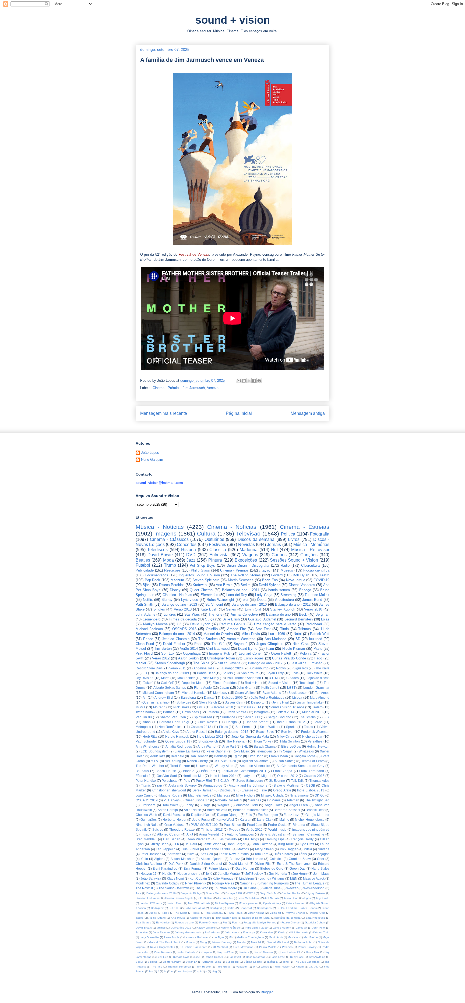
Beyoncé (240, 644)
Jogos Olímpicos (269, 644)
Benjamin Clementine (309, 834)
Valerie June (271, 888)
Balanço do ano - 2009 (172, 673)
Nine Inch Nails (147, 824)
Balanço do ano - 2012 (293, 604)
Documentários (156, 575)
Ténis (303, 854)
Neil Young (173, 761)
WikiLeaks (306, 751)
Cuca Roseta (208, 722)
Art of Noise (192, 810)
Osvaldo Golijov (167, 883)
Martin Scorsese (241, 580)
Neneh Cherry (197, 761)
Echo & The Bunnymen (294, 863)
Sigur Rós (300, 668)
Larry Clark (265, 819)
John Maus (321, 873)
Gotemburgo (259, 668)
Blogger (266, 992)
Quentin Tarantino (155, 702)
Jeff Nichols (272, 898)
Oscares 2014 (251, 707)
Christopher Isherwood (169, 790)
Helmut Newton (318, 746)
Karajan (245, 819)
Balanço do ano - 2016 (161, 893)
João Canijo (144, 795)
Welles (265, 966)
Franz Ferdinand (311, 771)
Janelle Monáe (229, 873)
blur (245, 600)
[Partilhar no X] (249, 380)
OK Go (319, 795)
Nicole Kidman (293, 649)
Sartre (230, 907)
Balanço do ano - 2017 (265, 663)
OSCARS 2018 (184, 629)
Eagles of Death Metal (256, 917)
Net (274, 549)
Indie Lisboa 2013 (310, 790)
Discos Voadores (302, 585)
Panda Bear (206, 673)
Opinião (212, 629)
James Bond (312, 600)
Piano (317, 649)
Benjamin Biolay (190, 893)
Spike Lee (184, 702)
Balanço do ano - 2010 (249, 604)
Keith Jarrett (270, 687)
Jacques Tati (225, 898)
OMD (201, 707)
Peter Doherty (186, 952)
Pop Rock (152, 580)
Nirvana (323, 849)
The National (235, 741)
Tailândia (272, 961)
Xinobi (300, 966)
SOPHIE (174, 907)
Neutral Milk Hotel (278, 942)
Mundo (241, 942)
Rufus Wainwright (220, 600)
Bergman (322, 614)
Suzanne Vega (211, 961)
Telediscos (157, 549)
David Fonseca (174, 814)
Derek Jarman (202, 790)
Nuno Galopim (152, 460)
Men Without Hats (199, 903)
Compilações (254, 658)
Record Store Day (149, 668)
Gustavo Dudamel (262, 619)
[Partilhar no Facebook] (254, 380)
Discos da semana (256, 539)
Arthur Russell (196, 731)
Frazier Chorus (290, 922)
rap (159, 785)
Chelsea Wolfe (146, 814)
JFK (176, 844)
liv (165, 971)
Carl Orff (167, 682)
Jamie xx (301, 927)
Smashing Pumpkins (273, 883)
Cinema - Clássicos (169, 539)
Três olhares (283, 854)
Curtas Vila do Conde (289, 658)
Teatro (324, 575)
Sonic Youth (250, 673)
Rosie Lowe (277, 956)
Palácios (287, 946)
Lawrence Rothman (196, 937)
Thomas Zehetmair (179, 966)
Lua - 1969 (276, 634)
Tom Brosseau (214, 912)
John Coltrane (262, 844)
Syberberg (232, 961)
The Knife (322, 668)
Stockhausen (298, 692)
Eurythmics (163, 922)
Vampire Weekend (241, 639)
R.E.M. (274, 678)
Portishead (170, 780)
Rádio (285, 565)
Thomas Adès (319, 780)
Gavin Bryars (144, 927)
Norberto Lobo (303, 942)
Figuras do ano (184, 922)
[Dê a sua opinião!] (243, 380)
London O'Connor (151, 903)
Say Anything (317, 956)
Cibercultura (310, 565)
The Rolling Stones (246, 575)
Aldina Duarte (157, 917)
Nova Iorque (295, 580)
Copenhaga (191, 653)
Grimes (161, 927)
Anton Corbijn (168, 810)
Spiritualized (203, 717)
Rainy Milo (312, 952)
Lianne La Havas (187, 751)
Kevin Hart (266, 932)
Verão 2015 (254, 829)
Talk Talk (297, 780)
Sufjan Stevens (229, 663)
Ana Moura (178, 917)
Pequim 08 (144, 717)
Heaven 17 (148, 873)
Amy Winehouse (148, 746)
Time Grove (223, 966)
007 (326, 717)
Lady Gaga (263, 595)
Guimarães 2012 (181, 927)
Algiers (159, 859)
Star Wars (192, 614)
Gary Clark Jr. (268, 893)
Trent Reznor (180, 766)
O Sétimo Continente (194, 946)
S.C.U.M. (223, 780)
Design (231, 722)
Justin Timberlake (309, 702)
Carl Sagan (171, 839)
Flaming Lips (274, 839)
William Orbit (317, 912)
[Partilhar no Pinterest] (259, 380)
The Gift (218, 644)
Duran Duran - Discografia (248, 565)
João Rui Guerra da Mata (250, 736)
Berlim (246, 585)
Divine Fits (262, 863)
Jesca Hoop (291, 898)
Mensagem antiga (308, 413)
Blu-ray (166, 600)
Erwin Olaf (253, 609)
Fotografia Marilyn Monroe (260, 922)
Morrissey (220, 692)
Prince (148, 639)
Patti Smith (144, 604)
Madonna (248, 549)
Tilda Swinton (290, 741)
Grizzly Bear (159, 844)
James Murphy (282, 927)
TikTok (196, 912)
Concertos (186, 544)
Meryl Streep (264, 849)
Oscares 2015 (314, 775)
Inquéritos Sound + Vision (199, 575)
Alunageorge (212, 785)
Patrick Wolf (319, 634)
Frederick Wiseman (315, 731)
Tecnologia (308, 682)
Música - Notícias (160, 527)
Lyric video (189, 600)
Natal (298, 634)
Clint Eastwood (218, 649)
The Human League (309, 883)
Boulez (235, 859)
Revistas (246, 544)
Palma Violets (267, 946)
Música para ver (248, 903)
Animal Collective (244, 614)
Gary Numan (244, 868)
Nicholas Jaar (312, 736)
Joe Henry (300, 873)
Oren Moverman (243, 946)
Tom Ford (261, 854)
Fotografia (319, 534)
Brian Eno (270, 580)
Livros (294, 539)
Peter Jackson (150, 854)
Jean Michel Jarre (249, 898)
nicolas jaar (185, 971)
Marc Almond (319, 697)
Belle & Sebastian (273, 834)
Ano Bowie (224, 585)
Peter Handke (146, 780)
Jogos (307, 898)
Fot (225, 922)
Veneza (213, 388)
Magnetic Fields (199, 795)
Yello (144, 859)
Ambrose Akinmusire (255, 766)
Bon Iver (287, 731)
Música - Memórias (311, 544)
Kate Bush (208, 609)
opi (199, 971)
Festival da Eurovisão (307, 663)
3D (145, 673)
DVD (191, 554)
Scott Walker (269, 727)
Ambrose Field (247, 805)
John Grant (245, 687)
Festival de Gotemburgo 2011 (244, 771)
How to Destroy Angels (179, 898)
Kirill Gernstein (299, 932)
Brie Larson (254, 859)
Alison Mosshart (182, 859)
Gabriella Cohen (315, 922)
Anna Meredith (210, 834)
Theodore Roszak (182, 829)
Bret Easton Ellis (226, 917)
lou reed (315, 639)
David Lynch (200, 624)
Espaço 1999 (234, 893)
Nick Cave (301, 644)
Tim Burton (163, 649)
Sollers (228, 673)
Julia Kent (231, 932)
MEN (293, 878)
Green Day (298, 868)
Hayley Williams (206, 927)
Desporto (258, 702)
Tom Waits (170, 805)
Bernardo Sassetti (287, 810)
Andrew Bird (163, 697)
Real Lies (162, 956)
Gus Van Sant (167, 775)
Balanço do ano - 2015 (232, 731)
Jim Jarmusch (194, 388)
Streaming (288, 595)
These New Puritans (234, 854)
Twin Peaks (235, 912)
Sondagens (264, 907)
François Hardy (302, 839)
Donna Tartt (213, 893)
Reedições (172, 570)
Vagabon (242, 966)
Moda (168, 560)
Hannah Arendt (256, 722)
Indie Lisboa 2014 (223, 775)
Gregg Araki (282, 790)
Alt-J (189, 834)
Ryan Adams (271, 692)
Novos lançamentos (162, 946)
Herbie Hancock (177, 736)
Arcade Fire (236, 629)
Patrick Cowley (307, 946)
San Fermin (244, 727)
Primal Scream (264, 952)
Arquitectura (284, 600)
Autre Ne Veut (217, 810)
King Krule (286, 844)
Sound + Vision (279, 682)
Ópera (261, 600)
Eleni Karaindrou (165, 868)
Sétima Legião (253, 961)
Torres (308, 727)
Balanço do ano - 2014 (177, 634)
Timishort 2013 (212, 829)
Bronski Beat (315, 810)
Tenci (286, 961)
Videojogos (321, 854)
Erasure (247, 790)
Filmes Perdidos (225, 682)
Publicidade (145, 570)
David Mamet (238, 863)
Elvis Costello (227, 839)
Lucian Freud (175, 903)
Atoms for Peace (200, 917)
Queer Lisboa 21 (289, 952)
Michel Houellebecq (309, 819)
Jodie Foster (201, 819)
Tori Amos (322, 692)
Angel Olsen (298, 805)
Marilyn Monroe (155, 624)
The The (156, 966)
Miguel (266, 775)
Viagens (250, 554)
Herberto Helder (174, 819)
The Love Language (307, 961)
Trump (170, 565)
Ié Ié (209, 873)
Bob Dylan (301, 575)
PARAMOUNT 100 (204, 824)
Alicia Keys (171, 731)
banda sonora (279, 590)
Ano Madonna (276, 639)
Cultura (206, 533)
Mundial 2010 (312, 712)
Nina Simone (299, 795)
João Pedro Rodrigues (267, 697)
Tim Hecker (204, 966)
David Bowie (160, 554)
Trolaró (317, 707)
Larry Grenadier (149, 937)
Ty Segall (286, 751)
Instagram (261, 712)
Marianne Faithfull (218, 849)
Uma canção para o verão (275, 624)
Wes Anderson (314, 888)
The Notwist (144, 888)
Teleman (293, 800)
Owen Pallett (281, 653)
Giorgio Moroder (317, 814)
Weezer (292, 888)
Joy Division (144, 678)
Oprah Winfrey (272, 903)
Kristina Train (321, 932)
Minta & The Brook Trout (164, 942)
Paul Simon (232, 824)
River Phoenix (195, 883)
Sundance (227, 717)
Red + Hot (252, 682)
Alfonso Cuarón (168, 834)
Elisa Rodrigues (315, 917)
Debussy (220, 756)
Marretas (223, 795)
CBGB (310, 785)
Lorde (317, 722)
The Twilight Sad (317, 800)
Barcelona (188, 697)
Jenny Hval (280, 702)
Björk (147, 585)
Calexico (276, 859)
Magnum (177, 580)
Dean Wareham (198, 839)
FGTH (251, 893)
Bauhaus (142, 771)
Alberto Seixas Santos (169, 687)
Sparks (291, 727)
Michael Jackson (149, 629)
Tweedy (234, 829)
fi (158, 971)
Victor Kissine (256, 912)
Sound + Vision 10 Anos (286, 707)
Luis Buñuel (190, 849)
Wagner (223, 805)
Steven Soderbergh (170, 663)
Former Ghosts (208, 922)
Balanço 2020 (232, 668)
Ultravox (202, 766)
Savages (254, 800)
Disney (175, 590)
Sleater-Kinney (172, 961)
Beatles (143, 560)
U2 (179, 624)
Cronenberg (151, 619)
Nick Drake (181, 707)
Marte (165, 678)
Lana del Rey (236, 595)
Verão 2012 (161, 658)
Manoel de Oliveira (218, 634)
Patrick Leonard (295, 903)
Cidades (292, 678)
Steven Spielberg (205, 580)
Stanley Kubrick (282, 609)
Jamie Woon (212, 844)
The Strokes (208, 639)
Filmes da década (183, 619)
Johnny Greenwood (187, 932)
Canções (309, 554)
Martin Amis (276, 937)
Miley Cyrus (285, 736)
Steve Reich (208, 702)
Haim (270, 649)
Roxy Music (241, 751)
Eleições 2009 (232, 697)
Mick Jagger (289, 849)
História (188, 549)
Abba (147, 722)
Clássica (217, 549)
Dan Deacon (199, 756)
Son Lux (167, 653)
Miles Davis (250, 634)
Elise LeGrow (291, 746)
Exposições (246, 560)
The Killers (180, 912)
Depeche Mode (193, 682)
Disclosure (227, 790)
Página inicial (239, 413)
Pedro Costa (277, 824)
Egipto (237, 756)
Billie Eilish (231, 619)
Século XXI (251, 717)
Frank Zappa (282, 771)
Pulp (187, 780)
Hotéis (167, 873)
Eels (248, 814)
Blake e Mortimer (286, 785)
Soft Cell (206, 854)
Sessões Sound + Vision (294, 560)
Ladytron (248, 775)
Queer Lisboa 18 (177, 741)
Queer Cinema (201, 590)
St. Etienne (277, 780)
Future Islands (219, 868)
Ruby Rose (297, 956)
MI (230, 937)
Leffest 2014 (285, 712)
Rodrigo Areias (223, 883)
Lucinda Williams (271, 878)
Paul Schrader (146, 741)
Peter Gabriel (216, 751)
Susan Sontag (284, 761)
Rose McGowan (256, 956)
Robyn (281, 668)
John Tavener (161, 932)
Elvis (294, 673)
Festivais (217, 544)
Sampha (246, 883)
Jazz (190, 560)
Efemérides (209, 595)
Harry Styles (320, 868)
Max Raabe (311, 937)
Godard (277, 575)
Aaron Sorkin (188, 658)
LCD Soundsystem (154, 751)
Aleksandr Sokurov (182, 785)
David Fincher (174, 644)
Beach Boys (265, 731)
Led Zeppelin (165, 849)
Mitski (308, 849)
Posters (244, 952)
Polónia (305, 653)
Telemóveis (264, 751)
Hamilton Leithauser (148, 898)
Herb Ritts (150, 736)
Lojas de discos (318, 678)
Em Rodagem (268, 814)
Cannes (279, 554)
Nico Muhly (211, 678)
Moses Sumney (222, 942)
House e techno (188, 873)
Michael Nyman (224, 903)
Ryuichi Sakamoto (255, 761)
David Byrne (248, 649)
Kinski (281, 932)
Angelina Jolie (203, 668)
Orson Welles (245, 692)
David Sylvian (269, 585)
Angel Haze (274, 805)
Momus (190, 942)
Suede (153, 912)
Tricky (189, 805)
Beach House (166, 771)
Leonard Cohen (250, 653)
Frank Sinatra (236, 712)
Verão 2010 (313, 609)
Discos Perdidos (172, 585)
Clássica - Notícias (177, 595)
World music (277, 829)
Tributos (304, 629)
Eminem (213, 712)
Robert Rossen (214, 956)
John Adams (145, 614)
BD (297, 639)
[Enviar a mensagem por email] (238, 380)
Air (145, 697)
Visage (205, 805)
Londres (170, 614)
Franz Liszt (292, 814)
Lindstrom (246, 878)
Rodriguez (157, 907)
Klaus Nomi (175, 878)
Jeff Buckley (254, 873)
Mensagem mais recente (163, 413)
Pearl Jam (254, 824)
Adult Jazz (157, 756)
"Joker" (148, 682)
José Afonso (212, 932)
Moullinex (143, 883)
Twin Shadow (145, 712)
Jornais (274, 544)
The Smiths (307, 717)
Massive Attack (314, 878)
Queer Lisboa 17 (197, 800)
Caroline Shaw (300, 859)
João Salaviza (150, 878)
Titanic (146, 785)
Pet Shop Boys (202, 565)
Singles (159, 609)
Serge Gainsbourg (249, 780)
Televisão (248, 533)
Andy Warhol (207, 746)
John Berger (236, 844)
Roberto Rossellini (228, 800)
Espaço (305, 590)
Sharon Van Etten (173, 717)
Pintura (215, 560)
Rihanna (299, 824)
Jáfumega (248, 932)
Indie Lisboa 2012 (291, 722)
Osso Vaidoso (174, 824)
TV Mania (274, 800)
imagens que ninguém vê (310, 829)
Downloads (190, 712)
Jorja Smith (322, 898)
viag (214, 971)
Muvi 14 (256, 942)
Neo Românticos (170, 727)
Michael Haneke (194, 692)
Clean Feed (145, 644)
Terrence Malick (317, 595)
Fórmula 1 (143, 775)
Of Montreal (220, 946)
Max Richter (186, 678)
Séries (231, 609)
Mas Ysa (293, 937)
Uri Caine (250, 888)
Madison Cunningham (250, 937)
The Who (201, 888)
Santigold (216, 907)
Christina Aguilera (149, 863)
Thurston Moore (225, 888)
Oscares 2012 (287, 775)
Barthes (168, 712)
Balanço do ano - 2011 (240, 590)
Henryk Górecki (230, 927)
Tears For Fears (313, 761)
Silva (191, 854)
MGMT (140, 707)
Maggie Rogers (170, 795)
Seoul (139, 961)
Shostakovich (208, 741)
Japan (224, 687)
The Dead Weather (150, 766)
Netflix (148, 600)
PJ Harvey (171, 800)
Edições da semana (287, 917)
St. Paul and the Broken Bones (296, 907)
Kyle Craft (307, 844)
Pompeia (206, 952)
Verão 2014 (189, 649)
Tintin (284, 629)
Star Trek (263, 629)
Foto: (235, 922)
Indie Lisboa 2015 (256, 927)
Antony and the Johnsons (248, 785)
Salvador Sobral (195, 907)
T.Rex (165, 912)
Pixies (223, 727)
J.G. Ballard (205, 898)
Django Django (228, 814)
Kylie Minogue (223, 878)
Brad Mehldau (146, 839)
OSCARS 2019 (147, 800)
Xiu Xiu (313, 966)
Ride (197, 956)
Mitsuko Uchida (272, 795)
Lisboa (297, 697)
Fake (263, 790)
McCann (159, 707)
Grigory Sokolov (315, 893)
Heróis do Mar (193, 775)
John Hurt (142, 932)
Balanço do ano (278, 614)
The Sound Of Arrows (173, 888)
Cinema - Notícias (232, 527)
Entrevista (218, 554)
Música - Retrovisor (310, 549)
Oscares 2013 (201, 727)
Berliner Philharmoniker (250, 810)
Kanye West (225, 819)
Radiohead (313, 624)
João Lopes (150, 453)
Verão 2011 (177, 668)
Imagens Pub (219, 653)
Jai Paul (191, 844)
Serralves (174, 854)
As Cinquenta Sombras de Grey (300, 766)
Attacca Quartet (212, 859)
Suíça (209, 619)
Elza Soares (143, 922)
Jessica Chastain (175, 639)
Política (288, 534)
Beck (303, 614)
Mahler (141, 663)
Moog (203, 942)
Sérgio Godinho (279, 717)
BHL (244, 746)
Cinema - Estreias (304, 527)
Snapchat (246, 907)
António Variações (240, 834)
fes (151, 971)
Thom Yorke (262, 741)
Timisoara (148, 805)
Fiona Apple (203, 687)
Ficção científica (316, 570)
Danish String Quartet (206, 863)
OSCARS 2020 (225, 761)
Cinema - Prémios (167, 388)
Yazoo (139, 917)
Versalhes (315, 741)
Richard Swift (181, 956)
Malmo (284, 819)
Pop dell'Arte (225, 952)
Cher (320, 859)
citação (264, 570)
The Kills (215, 614)
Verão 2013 (183, 609)
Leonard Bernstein (298, 619)
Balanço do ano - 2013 (179, 604)
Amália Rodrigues (178, 746)
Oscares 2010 (222, 707)
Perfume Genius (232, 624)
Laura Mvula (171, 937)
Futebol (143, 565)
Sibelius (152, 961)
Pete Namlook (163, 952)
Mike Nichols (245, 795)
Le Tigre (219, 937)
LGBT (291, 687)
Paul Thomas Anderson (244, 678)
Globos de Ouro (271, 868)
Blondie (188, 771)
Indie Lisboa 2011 (210, 736)
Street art (191, 961)
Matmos (243, 849)
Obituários (214, 539)
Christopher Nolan (221, 658)
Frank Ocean (278, 756)
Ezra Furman (193, 868)
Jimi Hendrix (278, 873)
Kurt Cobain (198, 878)
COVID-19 (321, 580)
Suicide (157, 829)
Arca (138, 893)
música (146, 834)
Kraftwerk (200, 585)
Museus (287, 570)
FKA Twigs (251, 839)
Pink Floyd (144, 653)
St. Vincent (214, 604)
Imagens (165, 533)
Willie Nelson (282, 966)
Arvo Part (229, 746)
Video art (275, 912)
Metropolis (143, 727)
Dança (209, 697)
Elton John (255, 756)
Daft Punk (175, 863)
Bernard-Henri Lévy (174, 722)
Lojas (325, 619)
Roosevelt (234, 956)
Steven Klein (234, 702)
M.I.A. (155, 761)
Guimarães (148, 819)
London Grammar (316, 687)
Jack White (315, 673)
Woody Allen (224, 766)
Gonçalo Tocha (305, 756)
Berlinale (177, 756)
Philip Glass (200, 570)
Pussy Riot (204, 780)
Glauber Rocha (290, 893)
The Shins (201, 663)
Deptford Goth (201, 814)
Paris (198, 644)
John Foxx (318, 927)
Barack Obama (265, 746)
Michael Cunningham (158, 692)
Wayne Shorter (295, 912)
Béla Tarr (208, 771)
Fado (318, 658)
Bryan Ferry (275, 673)
